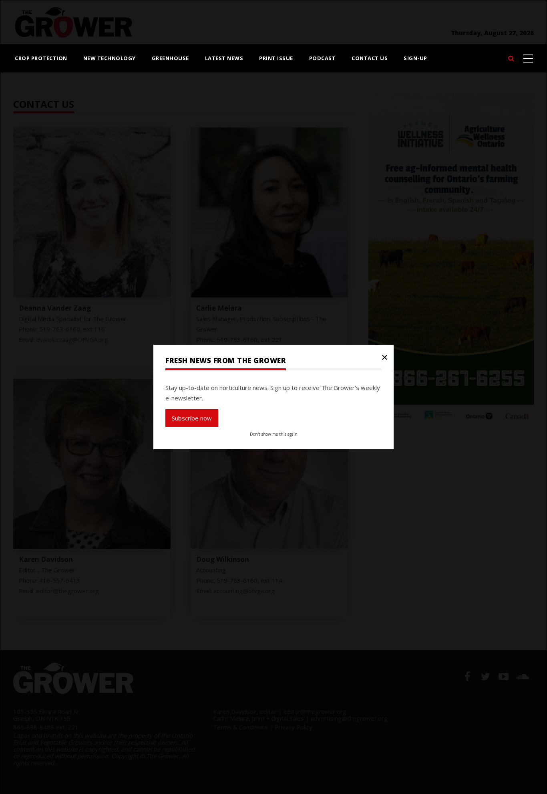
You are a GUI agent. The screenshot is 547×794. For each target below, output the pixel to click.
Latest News (224, 58)
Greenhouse (170, 58)
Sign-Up (415, 58)
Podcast (322, 58)
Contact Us (370, 58)
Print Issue (276, 58)
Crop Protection (41, 58)
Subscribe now (192, 418)
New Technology (109, 58)
